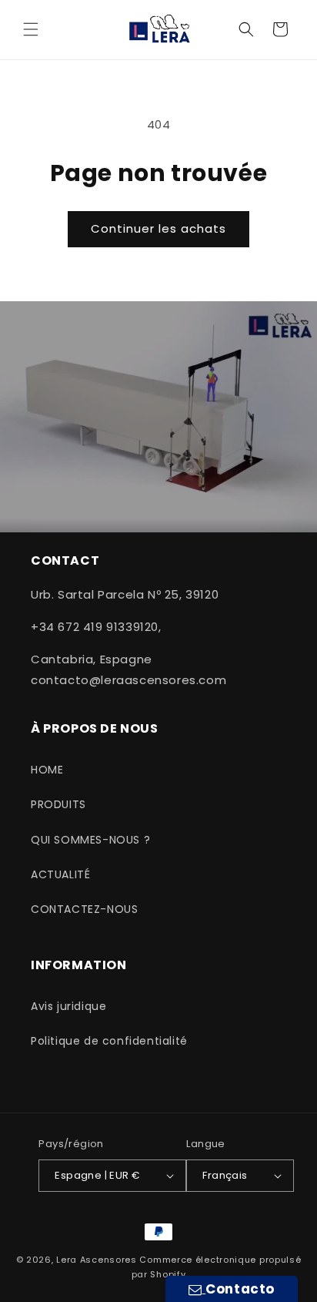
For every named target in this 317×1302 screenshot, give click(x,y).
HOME (47, 769)
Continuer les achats (158, 228)
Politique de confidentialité (109, 1041)
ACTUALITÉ (60, 874)
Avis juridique (68, 1006)
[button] (31, 29)
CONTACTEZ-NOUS (84, 909)
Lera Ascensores (96, 1259)
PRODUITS (58, 804)
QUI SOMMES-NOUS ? (90, 839)
